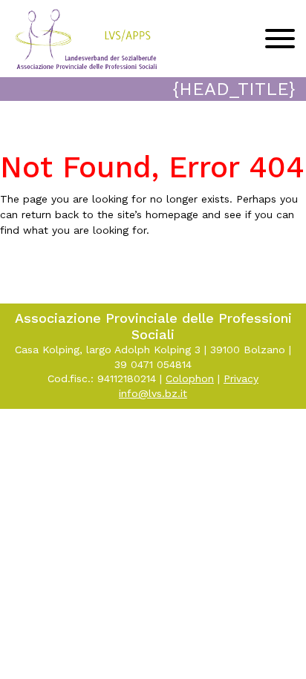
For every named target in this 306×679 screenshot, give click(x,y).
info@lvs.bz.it (153, 393)
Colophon (190, 378)
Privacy (241, 378)
